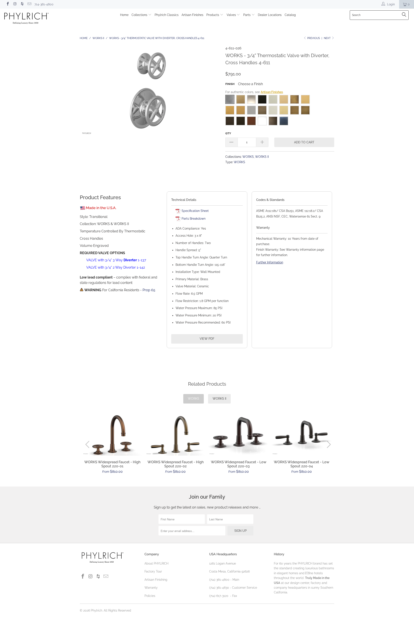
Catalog (290, 15)
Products (213, 15)
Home (124, 15)
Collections (140, 15)
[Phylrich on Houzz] (22, 4)
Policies (149, 596)
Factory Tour (153, 571)
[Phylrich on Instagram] (15, 4)
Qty (228, 133)
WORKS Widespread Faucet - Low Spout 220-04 (301, 435)
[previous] (88, 444)
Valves (232, 15)
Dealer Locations (270, 15)
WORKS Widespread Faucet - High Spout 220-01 (112, 435)
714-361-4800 (43, 4)
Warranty (151, 587)
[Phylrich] (35, 19)
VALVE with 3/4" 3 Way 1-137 (116, 260)
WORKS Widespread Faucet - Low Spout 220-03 (238, 435)
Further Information (269, 262)
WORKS (248, 156)
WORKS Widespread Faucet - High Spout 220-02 (175, 435)
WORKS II (262, 156)
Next (327, 38)
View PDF (207, 338)
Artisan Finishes (192, 15)
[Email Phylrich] (29, 4)
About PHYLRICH (156, 563)
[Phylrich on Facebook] (7, 4)
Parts (247, 15)
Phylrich (96, 610)
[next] (328, 444)
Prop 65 (149, 290)
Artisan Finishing (155, 579)
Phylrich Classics (167, 15)
